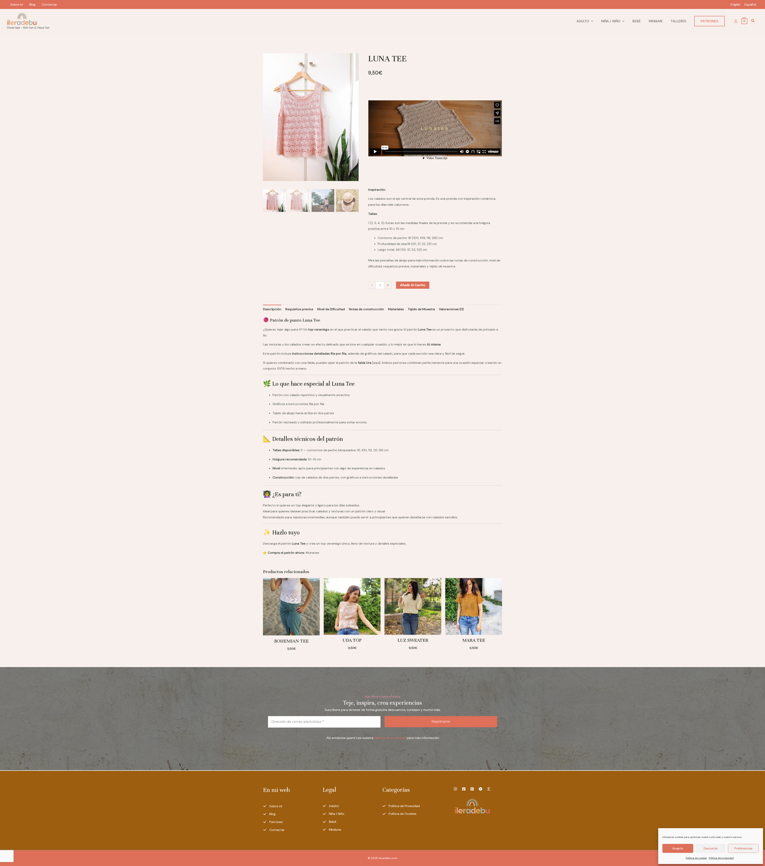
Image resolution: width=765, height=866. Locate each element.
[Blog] (269, 814)
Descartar (711, 848)
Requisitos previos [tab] (299, 309)
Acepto (677, 848)
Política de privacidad (721, 858)
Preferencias (743, 848)
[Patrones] (273, 822)
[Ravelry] (480, 789)
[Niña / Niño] (333, 814)
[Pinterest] (472, 789)
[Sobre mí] (272, 806)
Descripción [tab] (272, 309)
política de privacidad (390, 738)
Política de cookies (696, 858)
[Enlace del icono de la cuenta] (736, 21)
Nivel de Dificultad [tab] (331, 309)
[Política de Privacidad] (401, 806)
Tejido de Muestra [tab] (421, 309)
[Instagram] (455, 789)
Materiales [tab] (396, 309)
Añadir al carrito (412, 285)
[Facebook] (464, 789)
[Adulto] (331, 806)
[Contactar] (274, 830)
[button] (591, 21)
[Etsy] (489, 789)
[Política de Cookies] (399, 814)
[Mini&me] (332, 830)
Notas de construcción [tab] (366, 309)
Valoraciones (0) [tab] (451, 309)
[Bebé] (329, 822)
